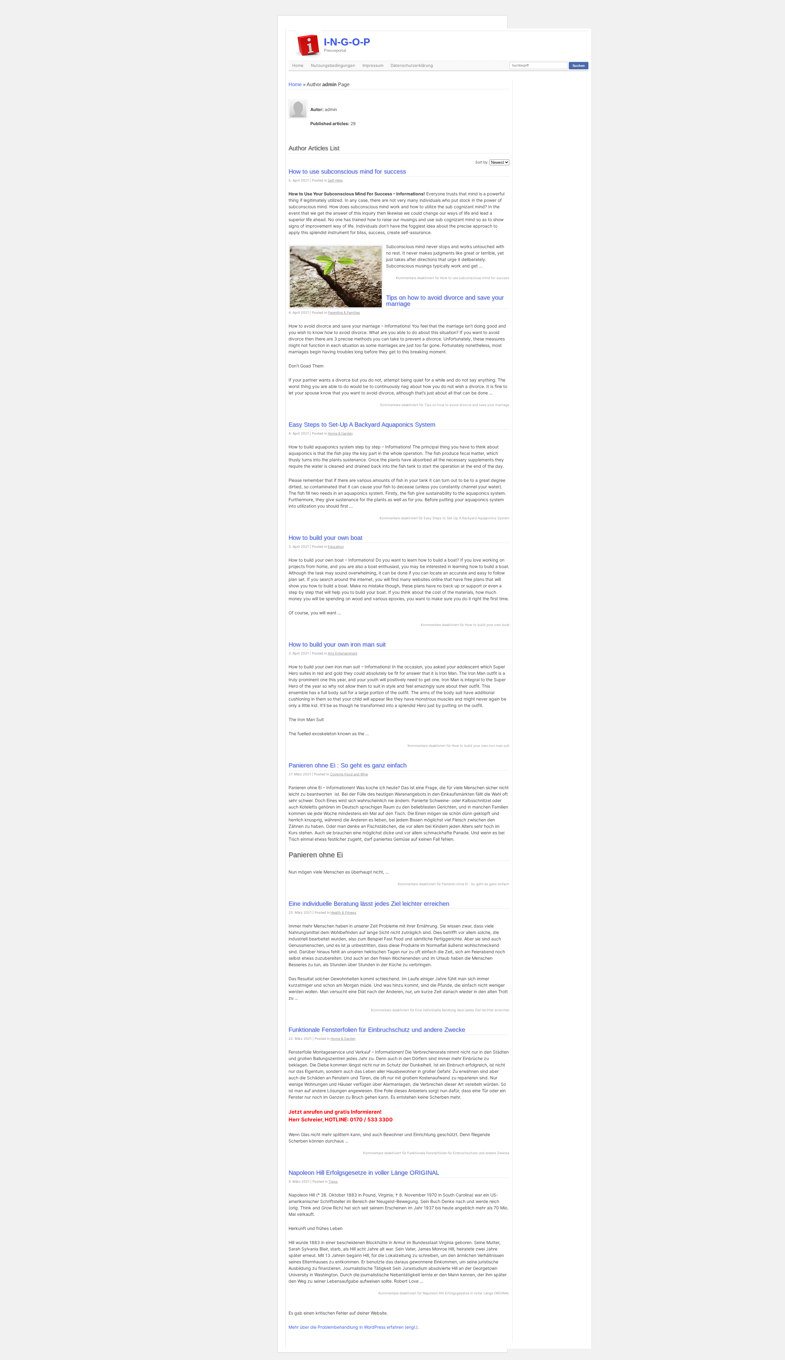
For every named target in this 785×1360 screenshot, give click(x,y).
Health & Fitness (343, 912)
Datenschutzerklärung (412, 65)
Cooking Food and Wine (349, 774)
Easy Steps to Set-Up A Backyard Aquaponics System (362, 424)
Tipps (333, 1181)
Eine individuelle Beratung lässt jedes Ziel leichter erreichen (369, 903)
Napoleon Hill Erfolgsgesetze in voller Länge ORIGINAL (364, 1172)
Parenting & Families (344, 312)
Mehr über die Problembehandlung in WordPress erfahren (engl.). (354, 1327)
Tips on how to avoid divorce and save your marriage (445, 300)
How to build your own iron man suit (337, 644)
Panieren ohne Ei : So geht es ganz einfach (348, 765)
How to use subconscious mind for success (347, 171)
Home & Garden (340, 433)
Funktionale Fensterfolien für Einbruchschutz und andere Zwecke (377, 1029)
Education (336, 546)
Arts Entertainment (342, 653)
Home (298, 65)
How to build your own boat (325, 537)
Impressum (372, 65)
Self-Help (335, 180)
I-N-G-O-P (347, 44)
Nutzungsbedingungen (333, 65)
